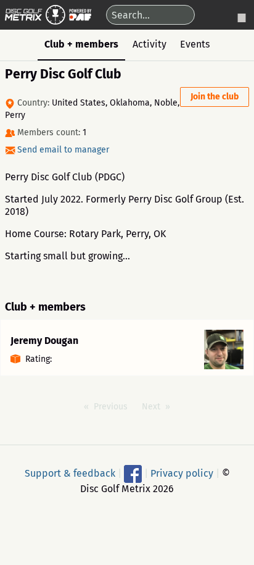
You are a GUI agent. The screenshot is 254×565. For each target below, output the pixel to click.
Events (195, 44)
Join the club (214, 96)
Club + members (81, 44)
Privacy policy (181, 473)
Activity (149, 44)
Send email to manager (63, 149)
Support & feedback (70, 473)
